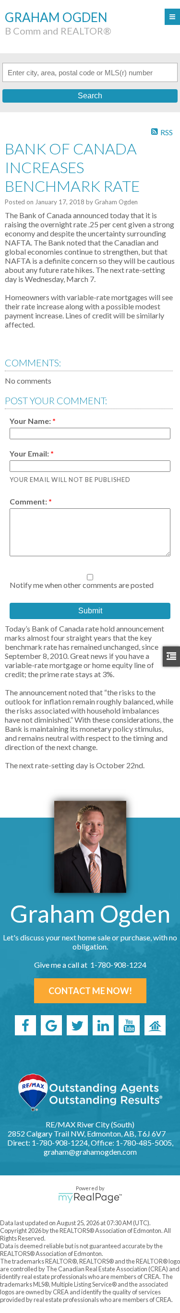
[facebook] (25, 1025)
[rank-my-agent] (155, 1025)
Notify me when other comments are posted (82, 584)
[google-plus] (51, 1025)
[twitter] (77, 1025)
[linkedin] (103, 1025)
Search (90, 96)
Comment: (29, 501)
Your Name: (31, 420)
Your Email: (30, 453)
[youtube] (129, 1025)
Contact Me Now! (90, 990)
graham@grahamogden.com (90, 1151)
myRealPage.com (90, 1198)
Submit (90, 611)
